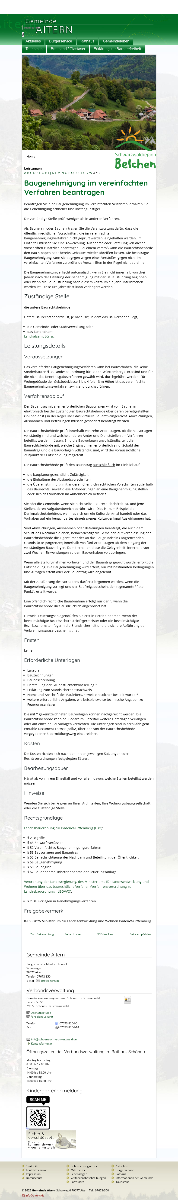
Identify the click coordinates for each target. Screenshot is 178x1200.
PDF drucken (105, 934)
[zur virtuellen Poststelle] (51, 1149)
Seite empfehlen (140, 934)
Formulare (77, 1182)
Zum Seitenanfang (42, 934)
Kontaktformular (41, 1044)
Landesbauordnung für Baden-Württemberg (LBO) (63, 828)
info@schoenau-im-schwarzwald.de (54, 1039)
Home (31, 156)
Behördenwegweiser (84, 1166)
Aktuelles (33, 41)
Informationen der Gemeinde (134, 1178)
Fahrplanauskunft (42, 1017)
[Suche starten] (23, 34)
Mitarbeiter (78, 1170)
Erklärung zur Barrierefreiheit (117, 49)
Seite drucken (73, 934)
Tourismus (33, 49)
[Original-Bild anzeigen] (38, 1128)
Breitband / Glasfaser (68, 49)
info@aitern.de (50, 981)
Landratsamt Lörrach (40, 336)
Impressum (33, 1174)
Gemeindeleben (116, 41)
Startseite (32, 1166)
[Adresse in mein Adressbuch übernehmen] (129, 1003)
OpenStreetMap (41, 1013)
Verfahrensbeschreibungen (88, 1178)
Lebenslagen (79, 1174)
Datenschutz (34, 1178)
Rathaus (87, 41)
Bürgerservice (60, 41)
